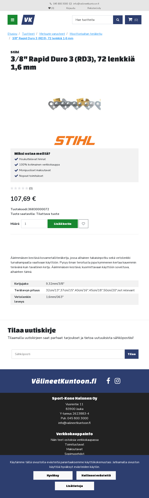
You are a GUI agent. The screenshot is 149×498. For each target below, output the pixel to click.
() (135, 20)
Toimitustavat (74, 444)
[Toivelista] (83, 223)
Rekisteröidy (94, 8)
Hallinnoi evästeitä (96, 475)
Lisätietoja (74, 485)
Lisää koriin (62, 223)
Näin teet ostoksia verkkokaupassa (75, 440)
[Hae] (118, 19)
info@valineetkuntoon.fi (86, 3)
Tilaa (132, 354)
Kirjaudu (71, 8)
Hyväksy (53, 475)
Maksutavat (74, 449)
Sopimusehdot (74, 454)
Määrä (14, 224)
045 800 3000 (60, 3)
